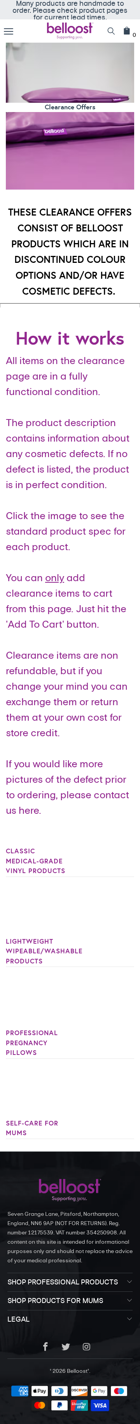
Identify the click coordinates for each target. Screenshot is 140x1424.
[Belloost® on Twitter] (66, 1347)
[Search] (111, 31)
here (29, 810)
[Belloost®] (70, 31)
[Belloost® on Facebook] (45, 1347)
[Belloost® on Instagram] (87, 1347)
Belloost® (78, 1370)
